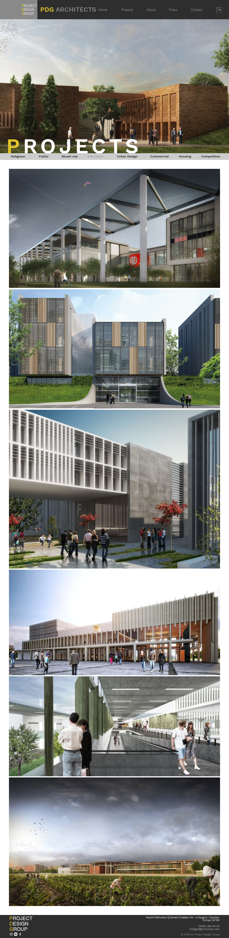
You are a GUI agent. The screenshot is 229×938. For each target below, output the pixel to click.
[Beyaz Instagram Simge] (11, 934)
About (151, 10)
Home (102, 10)
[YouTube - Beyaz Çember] (15, 934)
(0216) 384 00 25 (209, 926)
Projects (127, 10)
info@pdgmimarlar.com (204, 929)
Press (173, 10)
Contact (196, 10)
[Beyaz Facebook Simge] (20, 934)
